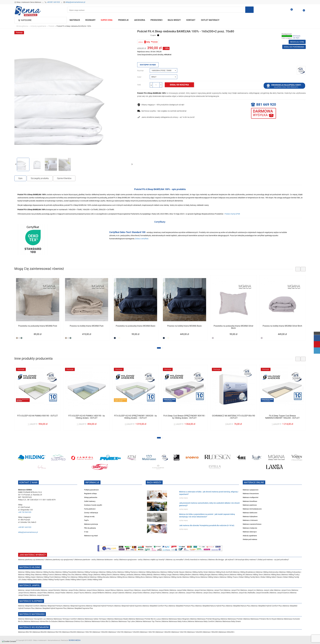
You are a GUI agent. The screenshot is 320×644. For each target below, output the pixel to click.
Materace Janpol (29, 585)
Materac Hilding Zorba (108, 572)
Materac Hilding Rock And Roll (220, 572)
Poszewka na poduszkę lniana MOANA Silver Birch (233, 327)
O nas (86, 532)
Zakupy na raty (89, 516)
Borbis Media (74, 640)
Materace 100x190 (84, 632)
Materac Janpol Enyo (125, 590)
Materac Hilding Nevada (99, 577)
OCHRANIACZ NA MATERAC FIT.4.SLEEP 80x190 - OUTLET (233, 417)
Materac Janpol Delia (178, 590)
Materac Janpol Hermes (196, 590)
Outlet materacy (89, 501)
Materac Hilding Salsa (26, 572)
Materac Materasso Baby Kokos (174, 621)
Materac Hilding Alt (237, 575)
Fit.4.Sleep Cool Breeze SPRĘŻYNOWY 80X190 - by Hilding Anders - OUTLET (184, 417)
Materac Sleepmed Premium (51, 606)
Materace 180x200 (210, 632)
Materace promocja (91, 524)
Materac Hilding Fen (62, 577)
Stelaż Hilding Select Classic (271, 577)
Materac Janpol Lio (248, 590)
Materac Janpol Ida (239, 593)
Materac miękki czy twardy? (154, 560)
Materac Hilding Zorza (191, 577)
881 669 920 (266, 104)
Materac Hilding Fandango (88, 572)
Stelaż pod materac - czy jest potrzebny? (273, 560)
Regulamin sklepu (90, 493)
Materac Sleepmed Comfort (29, 606)
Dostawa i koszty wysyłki (93, 505)
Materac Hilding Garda (173, 577)
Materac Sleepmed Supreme (74, 606)
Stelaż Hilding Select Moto (32, 580)
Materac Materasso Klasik (118, 619)
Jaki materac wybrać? (32, 554)
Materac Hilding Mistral (80, 577)
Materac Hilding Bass (272, 575)
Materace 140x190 (147, 632)
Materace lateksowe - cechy (107, 560)
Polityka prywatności (91, 490)
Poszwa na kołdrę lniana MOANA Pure (86, 326)
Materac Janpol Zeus (204, 593)
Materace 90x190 (54, 632)
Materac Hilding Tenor (254, 575)
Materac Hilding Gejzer (27, 577)
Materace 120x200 (131, 632)
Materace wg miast (91, 536)
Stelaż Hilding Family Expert (54, 580)
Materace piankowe (250, 505)
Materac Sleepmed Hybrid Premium (99, 606)
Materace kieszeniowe (251, 493)
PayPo (86, 520)
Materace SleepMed (31, 601)
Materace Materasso (32, 614)
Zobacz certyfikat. (142, 239)
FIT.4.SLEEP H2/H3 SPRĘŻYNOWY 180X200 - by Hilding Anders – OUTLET (135, 417)
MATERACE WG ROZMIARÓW (34, 627)
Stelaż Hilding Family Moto (249, 577)
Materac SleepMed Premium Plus (181, 606)
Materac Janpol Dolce (133, 593)
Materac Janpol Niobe (160, 590)
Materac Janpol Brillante (94, 593)
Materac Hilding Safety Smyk (196, 572)
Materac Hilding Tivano (229, 577)
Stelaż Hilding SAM (95, 580)
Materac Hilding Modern (182, 575)
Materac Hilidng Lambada (123, 575)
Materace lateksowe (250, 513)
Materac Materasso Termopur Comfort (62, 619)
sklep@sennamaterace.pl (75, 2)
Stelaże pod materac (250, 539)
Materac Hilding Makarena (149, 572)
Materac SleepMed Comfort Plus (155, 606)
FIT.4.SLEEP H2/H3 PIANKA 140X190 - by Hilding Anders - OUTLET (86, 417)
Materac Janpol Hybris (152, 593)
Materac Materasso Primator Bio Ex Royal (260, 619)
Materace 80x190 (25, 632)
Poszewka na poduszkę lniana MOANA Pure (37, 326)
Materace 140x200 (163, 632)
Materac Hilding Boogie (201, 575)
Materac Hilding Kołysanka (290, 572)
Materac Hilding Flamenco (128, 572)
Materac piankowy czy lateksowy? (31, 560)
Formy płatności (90, 509)
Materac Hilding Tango (84, 575)
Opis (20, 178)
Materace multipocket (250, 497)
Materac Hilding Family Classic (173, 572)
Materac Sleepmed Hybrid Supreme (128, 606)
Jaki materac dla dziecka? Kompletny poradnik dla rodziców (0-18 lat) (206, 525)
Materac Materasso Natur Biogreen (176, 619)
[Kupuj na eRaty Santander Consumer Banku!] (148, 42)
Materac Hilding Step (26, 575)
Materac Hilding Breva (118, 577)
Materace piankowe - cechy (85, 560)
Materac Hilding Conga (162, 575)
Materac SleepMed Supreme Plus (80, 608)
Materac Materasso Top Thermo (148, 621)
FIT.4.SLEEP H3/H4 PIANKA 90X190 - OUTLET (37, 416)
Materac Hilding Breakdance (244, 572)
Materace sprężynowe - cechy (131, 560)
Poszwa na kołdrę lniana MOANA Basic (184, 326)
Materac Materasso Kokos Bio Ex (98, 621)
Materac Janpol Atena (88, 590)
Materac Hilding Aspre (154, 577)
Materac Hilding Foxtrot (44, 575)
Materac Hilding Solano (210, 577)
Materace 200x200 (226, 632)
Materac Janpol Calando (114, 593)
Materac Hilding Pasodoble (66, 572)
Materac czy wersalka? (175, 560)
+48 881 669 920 (53, 2)
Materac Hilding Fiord (45, 577)
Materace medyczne (250, 528)
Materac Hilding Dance (220, 575)
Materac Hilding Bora (136, 577)
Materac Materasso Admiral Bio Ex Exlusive (41, 621)
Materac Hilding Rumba (45, 572)
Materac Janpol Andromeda (29, 590)
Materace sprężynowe (250, 490)
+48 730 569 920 (24, 512)
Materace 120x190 (116, 632)
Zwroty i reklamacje (91, 513)
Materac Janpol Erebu (70, 590)
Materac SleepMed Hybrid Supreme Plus (51, 608)
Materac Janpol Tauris (75, 593)
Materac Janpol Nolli (142, 590)
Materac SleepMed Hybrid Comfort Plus (266, 606)
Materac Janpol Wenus (107, 590)
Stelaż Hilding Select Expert (76, 580)
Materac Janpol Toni (215, 590)
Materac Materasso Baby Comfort (201, 621)
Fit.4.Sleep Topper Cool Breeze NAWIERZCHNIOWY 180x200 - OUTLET (282, 417)
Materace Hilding (29, 567)
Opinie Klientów (64, 178)
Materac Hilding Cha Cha (64, 575)
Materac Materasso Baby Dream (228, 621)
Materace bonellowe (250, 501)
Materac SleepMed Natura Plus (238, 606)
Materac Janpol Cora (282, 590)
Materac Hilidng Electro (103, 575)
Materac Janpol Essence (279, 593)
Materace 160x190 (179, 632)
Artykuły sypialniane (250, 536)
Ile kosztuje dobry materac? (246, 560)
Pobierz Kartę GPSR (232, 214)
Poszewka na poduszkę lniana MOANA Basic (135, 326)
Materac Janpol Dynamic (39, 595)
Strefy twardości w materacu (196, 560)
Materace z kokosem (250, 520)
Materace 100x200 (100, 632)
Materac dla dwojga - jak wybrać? (221, 560)
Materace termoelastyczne (252, 509)
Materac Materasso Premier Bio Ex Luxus (145, 619)
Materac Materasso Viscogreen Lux (32, 619)
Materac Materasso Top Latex (123, 621)
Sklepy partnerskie (90, 497)
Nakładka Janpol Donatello (258, 593)
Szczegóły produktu (40, 178)
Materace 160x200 (194, 632)
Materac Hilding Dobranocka (267, 572)
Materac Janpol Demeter (50, 590)
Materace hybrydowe (250, 516)
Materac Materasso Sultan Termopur (92, 619)
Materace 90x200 (69, 632)
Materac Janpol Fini (232, 590)
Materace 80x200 (39, 632)
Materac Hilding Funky (290, 575)
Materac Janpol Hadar (56, 593)
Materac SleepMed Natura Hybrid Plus (210, 606)
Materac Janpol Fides (38, 593)
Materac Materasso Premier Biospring (205, 619)
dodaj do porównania (294, 47)
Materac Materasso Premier (232, 619)
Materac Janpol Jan (170, 593)
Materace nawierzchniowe (252, 524)
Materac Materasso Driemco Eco (71, 621)
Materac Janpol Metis (222, 593)
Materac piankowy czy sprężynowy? (60, 560)
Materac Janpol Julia (265, 590)
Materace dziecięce (250, 532)
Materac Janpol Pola (187, 593)
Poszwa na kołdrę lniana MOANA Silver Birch (282, 326)
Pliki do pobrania (90, 528)
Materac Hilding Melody (143, 575)
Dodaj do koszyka (179, 85)
